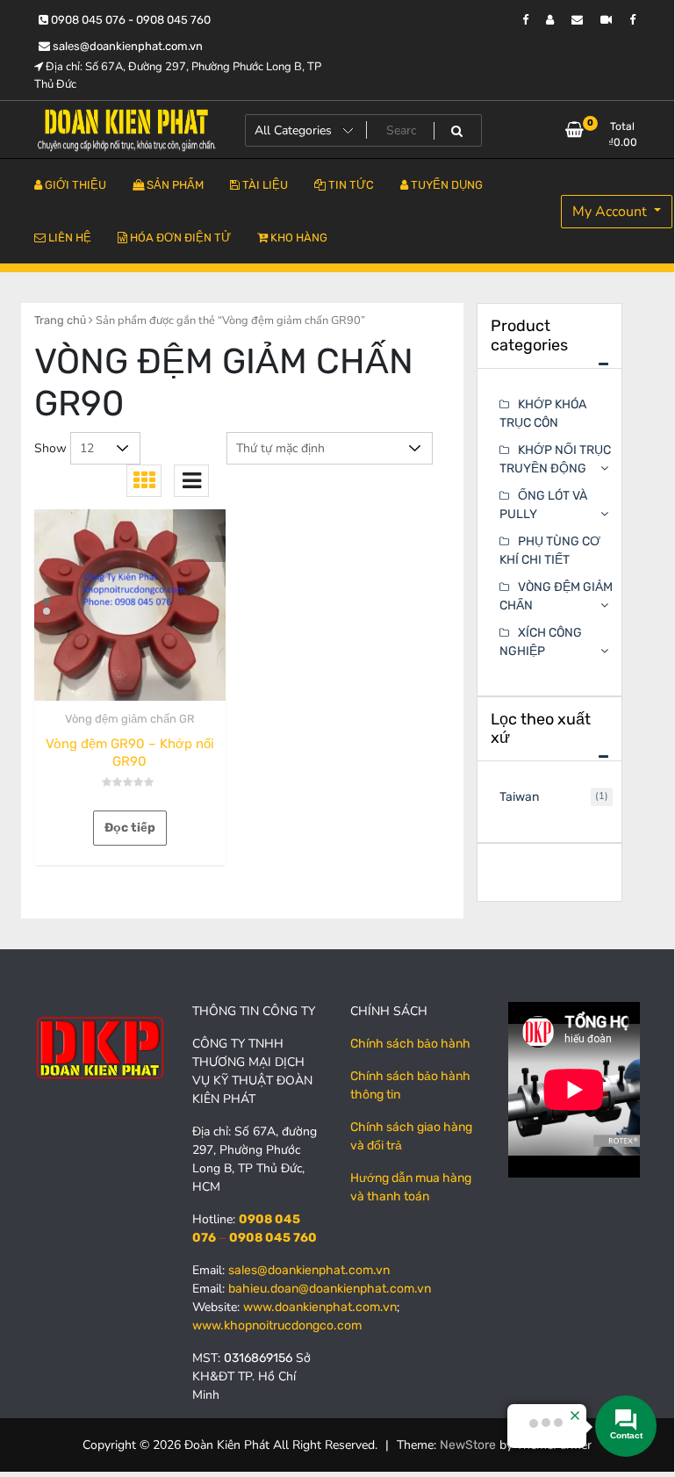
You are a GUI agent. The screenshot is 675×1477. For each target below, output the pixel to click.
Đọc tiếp (129, 827)
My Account (611, 211)
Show (50, 448)
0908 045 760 (273, 1237)
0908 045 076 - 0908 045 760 (129, 19)
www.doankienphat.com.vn (320, 1307)
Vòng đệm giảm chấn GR (130, 718)
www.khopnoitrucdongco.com (277, 1325)
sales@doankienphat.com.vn (126, 46)
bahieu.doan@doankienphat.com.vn (329, 1288)
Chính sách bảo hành (410, 1043)
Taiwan (519, 796)
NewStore (468, 1444)
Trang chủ (60, 320)
